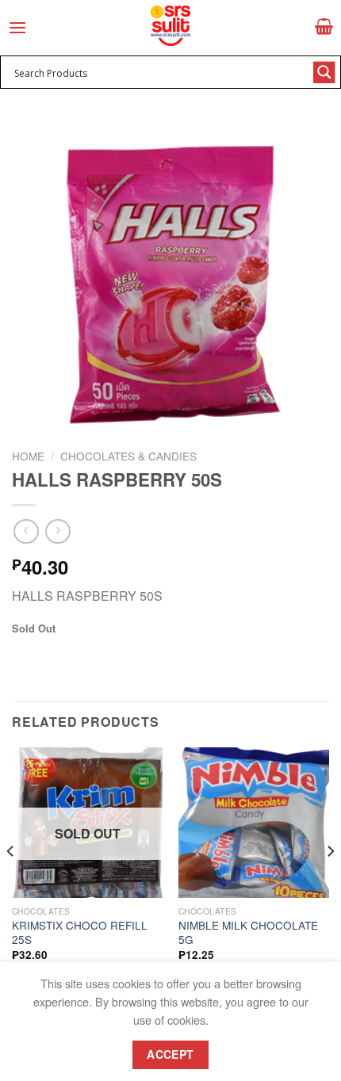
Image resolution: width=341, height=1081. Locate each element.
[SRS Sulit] (170, 26)
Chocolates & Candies (128, 456)
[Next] (330, 883)
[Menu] (17, 27)
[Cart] (324, 26)
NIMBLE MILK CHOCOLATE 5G (248, 932)
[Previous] (11, 883)
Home (28, 456)
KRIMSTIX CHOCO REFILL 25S (80, 932)
